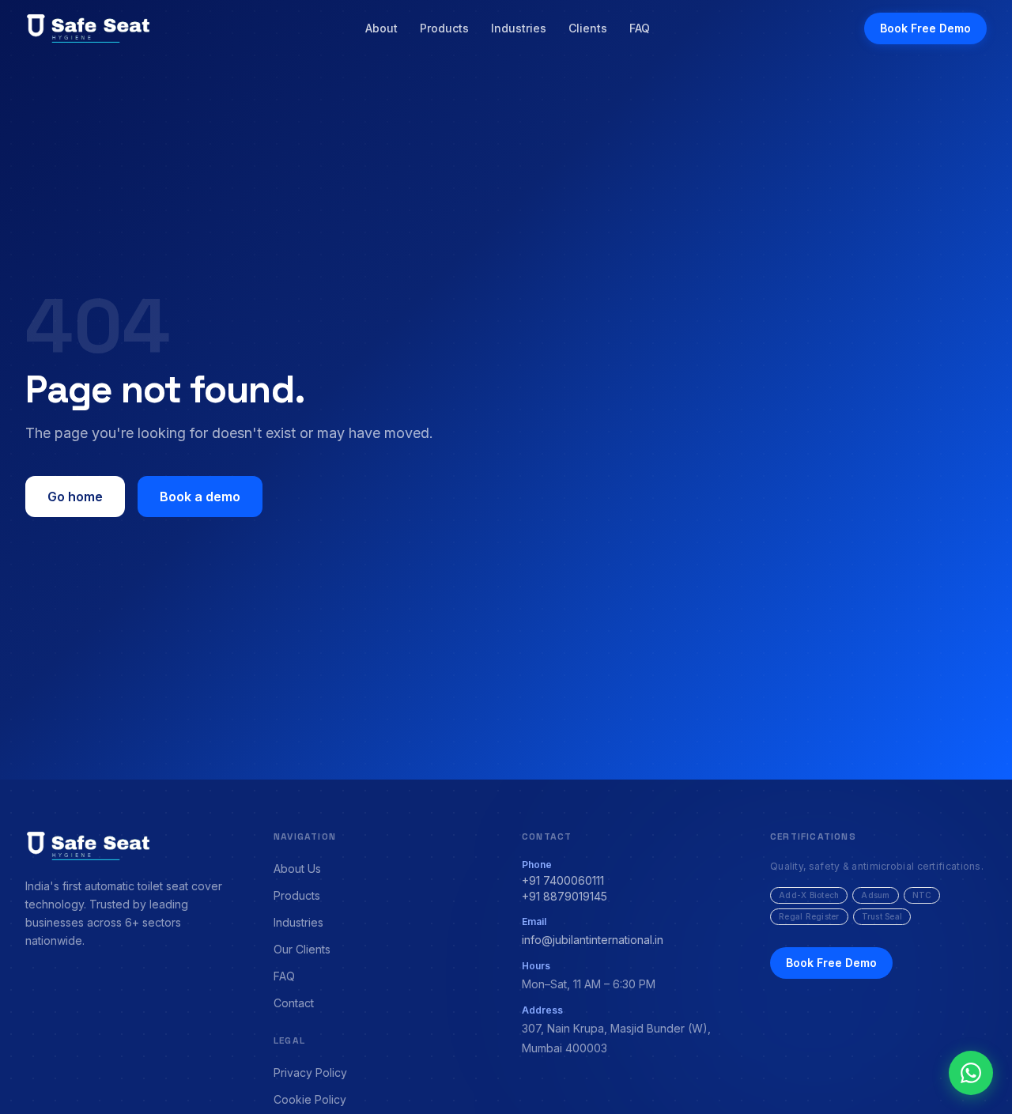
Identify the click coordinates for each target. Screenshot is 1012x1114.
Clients (587, 28)
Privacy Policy (310, 1072)
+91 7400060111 (563, 880)
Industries (518, 28)
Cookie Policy (310, 1099)
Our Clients (302, 949)
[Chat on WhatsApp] (971, 1073)
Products (444, 28)
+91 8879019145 (564, 896)
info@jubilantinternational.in (592, 939)
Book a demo (200, 496)
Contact (294, 1003)
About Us (297, 868)
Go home (75, 496)
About (381, 28)
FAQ (639, 28)
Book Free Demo (925, 28)
